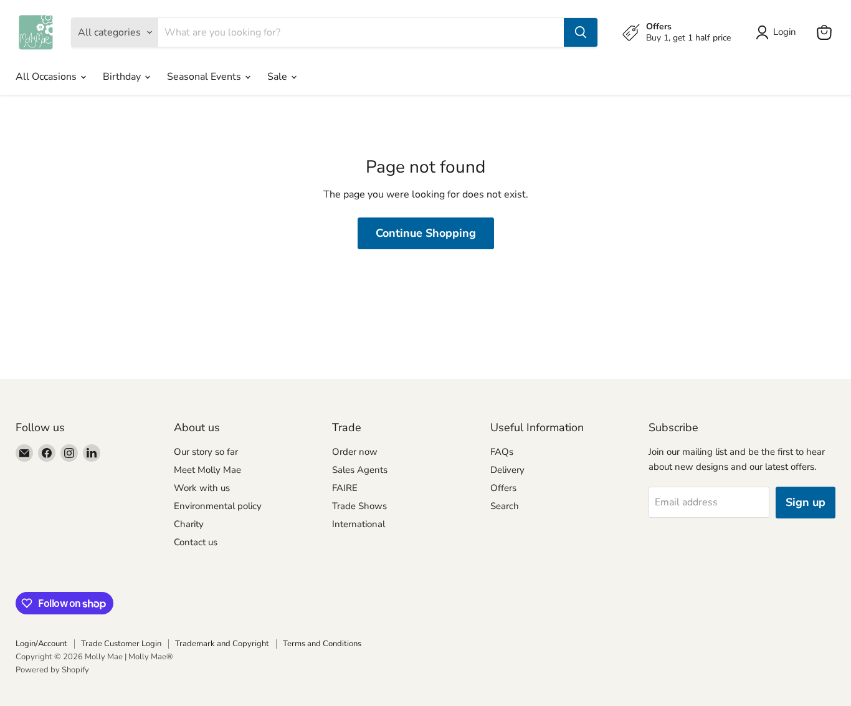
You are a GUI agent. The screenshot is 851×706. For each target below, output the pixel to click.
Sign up (805, 502)
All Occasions (47, 76)
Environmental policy (218, 506)
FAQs (501, 452)
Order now (355, 452)
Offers (503, 488)
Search (504, 506)
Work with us (202, 488)
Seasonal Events (205, 76)
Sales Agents (359, 470)
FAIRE (345, 488)
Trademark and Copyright (222, 643)
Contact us (195, 542)
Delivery (507, 470)
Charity (189, 524)
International (358, 524)
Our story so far (206, 452)
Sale (278, 76)
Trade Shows (359, 506)
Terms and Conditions (322, 643)
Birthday (123, 76)
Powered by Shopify (52, 669)
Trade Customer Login (121, 643)
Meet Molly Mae (207, 470)
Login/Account (41, 643)
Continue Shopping (426, 233)
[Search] (580, 32)
